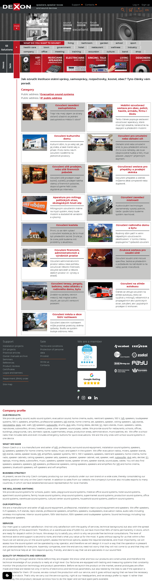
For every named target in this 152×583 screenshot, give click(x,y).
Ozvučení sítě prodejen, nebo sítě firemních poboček (67, 169)
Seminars (8, 359)
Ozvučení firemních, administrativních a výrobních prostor (67, 253)
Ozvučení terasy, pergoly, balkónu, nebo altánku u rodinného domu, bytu (67, 286)
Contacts (89, 4)
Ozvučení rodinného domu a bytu (132, 226)
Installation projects (13, 346)
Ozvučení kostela (67, 225)
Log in (136, 4)
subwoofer (51, 425)
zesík (18, 425)
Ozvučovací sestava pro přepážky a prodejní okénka (132, 169)
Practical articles (11, 352)
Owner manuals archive (15, 356)
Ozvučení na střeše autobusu (133, 285)
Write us (44, 362)
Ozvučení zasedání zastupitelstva (67, 107)
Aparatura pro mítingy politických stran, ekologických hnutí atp (67, 200)
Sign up (146, 4)
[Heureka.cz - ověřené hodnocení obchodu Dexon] (87, 367)
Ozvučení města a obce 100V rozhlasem (67, 316)
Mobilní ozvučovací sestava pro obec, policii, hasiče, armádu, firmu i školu (132, 109)
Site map (7, 384)
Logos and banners (13, 372)
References (8, 362)
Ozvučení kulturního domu (67, 137)
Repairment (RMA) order (15, 378)
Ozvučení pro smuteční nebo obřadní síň (132, 137)
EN (147, 10)
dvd (68, 425)
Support (76, 4)
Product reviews (11, 366)
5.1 (101, 425)
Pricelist (44, 356)
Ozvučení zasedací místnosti (132, 199)
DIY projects (9, 349)
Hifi (56, 447)
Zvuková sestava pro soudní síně (132, 251)
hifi (122, 418)
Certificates (9, 369)
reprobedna (9, 425)
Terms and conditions (51, 346)
